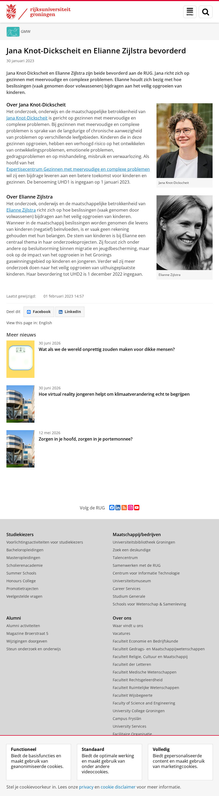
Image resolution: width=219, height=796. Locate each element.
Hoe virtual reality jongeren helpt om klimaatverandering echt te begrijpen (114, 394)
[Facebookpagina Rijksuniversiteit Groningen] (111, 507)
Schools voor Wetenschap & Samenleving (149, 604)
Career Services (126, 588)
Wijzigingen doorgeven (26, 641)
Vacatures (121, 633)
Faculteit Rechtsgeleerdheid (138, 679)
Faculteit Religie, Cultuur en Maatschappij (150, 656)
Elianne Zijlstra (21, 210)
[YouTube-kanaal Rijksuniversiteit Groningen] (136, 507)
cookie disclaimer (118, 787)
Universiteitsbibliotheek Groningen (144, 542)
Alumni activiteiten (23, 625)
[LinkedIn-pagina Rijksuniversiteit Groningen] (117, 507)
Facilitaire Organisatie (132, 733)
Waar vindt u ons (128, 625)
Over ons (122, 618)
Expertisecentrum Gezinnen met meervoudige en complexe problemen (78, 169)
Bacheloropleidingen (25, 549)
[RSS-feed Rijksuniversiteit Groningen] (124, 507)
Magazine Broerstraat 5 (27, 633)
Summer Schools (21, 573)
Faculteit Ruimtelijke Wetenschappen (146, 687)
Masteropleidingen (23, 557)
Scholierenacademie (24, 565)
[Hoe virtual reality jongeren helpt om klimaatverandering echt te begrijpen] (20, 404)
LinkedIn (73, 311)
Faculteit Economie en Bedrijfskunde (145, 641)
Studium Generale (129, 596)
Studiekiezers (20, 534)
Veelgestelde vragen (24, 596)
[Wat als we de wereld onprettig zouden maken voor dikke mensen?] (20, 359)
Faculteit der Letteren (132, 664)
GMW (25, 31)
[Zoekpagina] (205, 12)
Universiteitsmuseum (132, 580)
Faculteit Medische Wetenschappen (145, 672)
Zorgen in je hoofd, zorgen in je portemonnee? (85, 439)
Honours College (21, 580)
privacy (86, 787)
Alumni (13, 618)
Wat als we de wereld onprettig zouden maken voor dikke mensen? (107, 349)
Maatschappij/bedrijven (137, 534)
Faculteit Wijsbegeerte (132, 695)
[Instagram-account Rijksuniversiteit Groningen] (130, 507)
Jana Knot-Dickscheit (27, 118)
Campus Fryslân (127, 718)
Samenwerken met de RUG (137, 565)
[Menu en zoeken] (190, 12)
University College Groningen (139, 710)
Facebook (42, 311)
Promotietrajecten (22, 588)
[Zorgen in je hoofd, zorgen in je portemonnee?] (20, 449)
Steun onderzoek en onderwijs (33, 648)
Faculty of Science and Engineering (144, 703)
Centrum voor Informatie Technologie (146, 573)
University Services (129, 726)
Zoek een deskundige (132, 549)
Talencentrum (125, 557)
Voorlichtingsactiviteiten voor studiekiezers (44, 542)
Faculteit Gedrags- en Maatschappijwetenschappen (159, 648)
